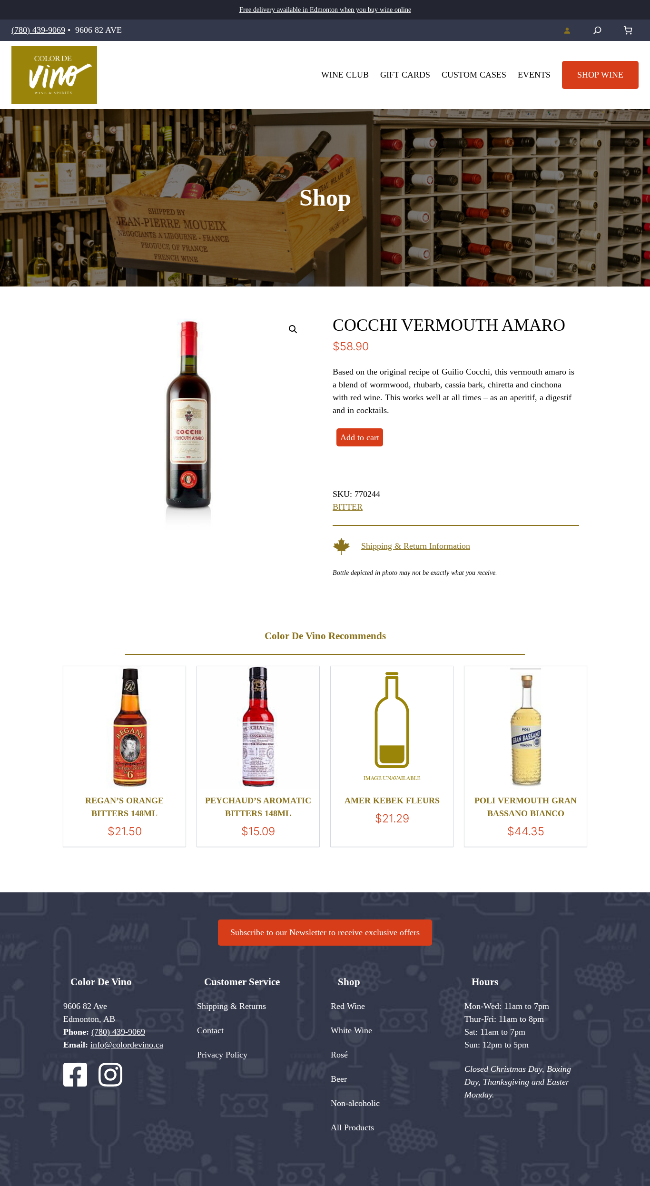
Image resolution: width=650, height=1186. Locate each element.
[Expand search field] (597, 30)
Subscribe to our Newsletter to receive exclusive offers (325, 932)
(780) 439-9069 (38, 30)
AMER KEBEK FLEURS (392, 800)
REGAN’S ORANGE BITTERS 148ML (124, 807)
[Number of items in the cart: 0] (628, 30)
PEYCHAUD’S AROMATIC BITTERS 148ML (258, 807)
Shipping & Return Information (415, 546)
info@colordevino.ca (126, 1044)
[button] (293, 329)
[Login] (567, 30)
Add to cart (359, 437)
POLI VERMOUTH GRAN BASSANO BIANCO (525, 807)
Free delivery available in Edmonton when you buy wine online (325, 9)
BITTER (348, 507)
